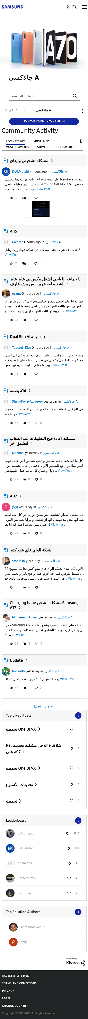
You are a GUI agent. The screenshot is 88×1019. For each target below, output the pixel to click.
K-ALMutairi (20, 172)
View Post (43, 189)
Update (16, 660)
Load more (42, 706)
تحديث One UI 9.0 (21, 729)
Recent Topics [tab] (15, 141)
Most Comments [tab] (17, 147)
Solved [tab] (42, 147)
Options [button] (75, 111)
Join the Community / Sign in (44, 121)
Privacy (8, 991)
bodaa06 (18, 671)
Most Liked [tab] (41, 141)
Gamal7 (17, 242)
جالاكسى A (59, 172)
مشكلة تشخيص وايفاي (29, 160)
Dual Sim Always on (27, 336)
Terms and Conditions (19, 983)
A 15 (13, 231)
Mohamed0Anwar (25, 617)
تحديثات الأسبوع (20, 784)
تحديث (12, 801)
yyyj (15, 507)
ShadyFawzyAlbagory (27, 401)
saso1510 (18, 561)
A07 (13, 496)
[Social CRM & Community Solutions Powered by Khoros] (76, 962)
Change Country (15, 1006)
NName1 (18, 453)
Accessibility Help (16, 976)
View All (44, 715)
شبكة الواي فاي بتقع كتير (30, 550)
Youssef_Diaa (21, 347)
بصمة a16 (18, 390)
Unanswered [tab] (65, 147)
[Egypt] (12, 7)
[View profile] (6, 171)
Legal (6, 998)
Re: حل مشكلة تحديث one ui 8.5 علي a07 (33, 748)
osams (16, 294)
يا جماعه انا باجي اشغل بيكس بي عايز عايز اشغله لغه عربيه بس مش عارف (45, 281)
